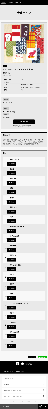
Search (40, 2)
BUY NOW (40, 406)
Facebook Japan (17, 363)
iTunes (11, 164)
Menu (45, 2)
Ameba (22, 363)
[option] (24, 44)
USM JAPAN (10, 371)
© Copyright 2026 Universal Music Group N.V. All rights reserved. (24, 401)
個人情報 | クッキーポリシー (12, 390)
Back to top (45, 406)
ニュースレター (8, 378)
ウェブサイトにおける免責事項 (13, 396)
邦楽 (22, 371)
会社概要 (6, 384)
